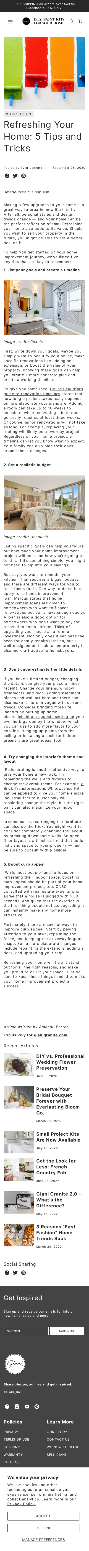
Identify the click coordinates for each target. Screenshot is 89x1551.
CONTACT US (58, 1439)
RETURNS (12, 1462)
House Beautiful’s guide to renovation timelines (43, 391)
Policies (13, 1422)
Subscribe (67, 1331)
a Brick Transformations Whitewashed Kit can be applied (44, 789)
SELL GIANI (56, 1454)
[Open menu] (10, 21)
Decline (43, 1528)
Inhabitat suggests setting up (46, 716)
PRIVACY (11, 1432)
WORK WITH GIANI (62, 1447)
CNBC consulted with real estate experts (37, 889)
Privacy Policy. (21, 1504)
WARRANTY (13, 1454)
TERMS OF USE (16, 1439)
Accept (43, 1516)
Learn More (60, 1422)
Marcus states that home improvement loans (33, 600)
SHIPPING (12, 1447)
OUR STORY (57, 1432)
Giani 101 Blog (18, 114)
